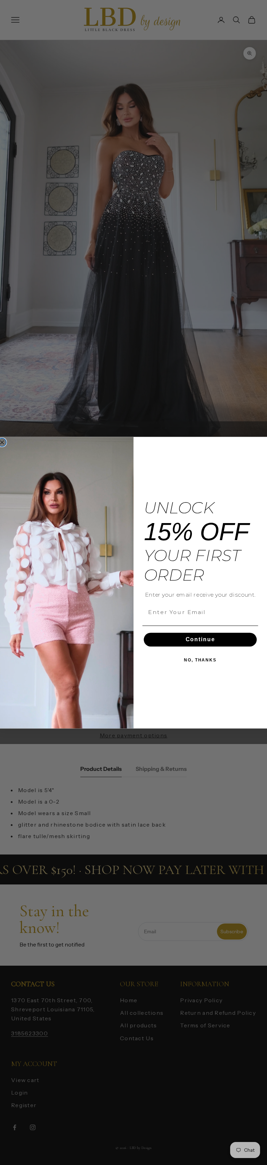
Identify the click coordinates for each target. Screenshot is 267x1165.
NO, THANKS (200, 660)
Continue (200, 639)
